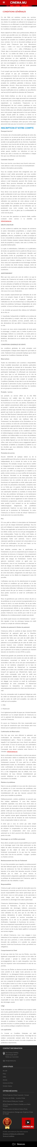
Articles (5, 1080)
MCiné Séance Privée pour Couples (13, 1101)
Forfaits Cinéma (7, 1086)
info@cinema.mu (6, 221)
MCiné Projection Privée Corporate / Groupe (16, 1095)
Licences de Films (8, 1083)
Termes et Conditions (8, 1136)
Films (4, 1074)
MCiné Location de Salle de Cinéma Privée (15, 1109)
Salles (4, 1077)
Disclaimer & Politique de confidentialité (13, 1134)
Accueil (5, 1070)
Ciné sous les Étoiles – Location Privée (14, 1098)
